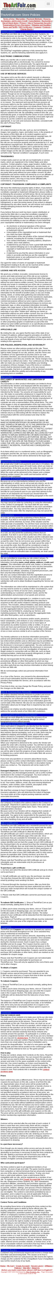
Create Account (22, 1266)
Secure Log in (37, 1266)
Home (2, 1266)
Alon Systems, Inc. (33, 1272)
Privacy (23, 23)
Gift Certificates (25, 27)
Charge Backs (26, 29)
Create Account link (31, 1179)
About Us (36, 1268)
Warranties (20, 19)
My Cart (10, 1266)
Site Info (26, 1268)
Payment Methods (34, 19)
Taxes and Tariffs (10, 27)
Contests (47, 27)
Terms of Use (9, 19)
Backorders (47, 21)
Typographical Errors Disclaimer (16, 25)
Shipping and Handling (41, 25)
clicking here (22, 1038)
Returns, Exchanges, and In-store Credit (26, 20)
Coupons (37, 27)
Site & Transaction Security (39, 23)
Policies (17, 1268)
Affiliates (48, 1266)
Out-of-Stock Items (10, 23)
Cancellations (34, 21)
